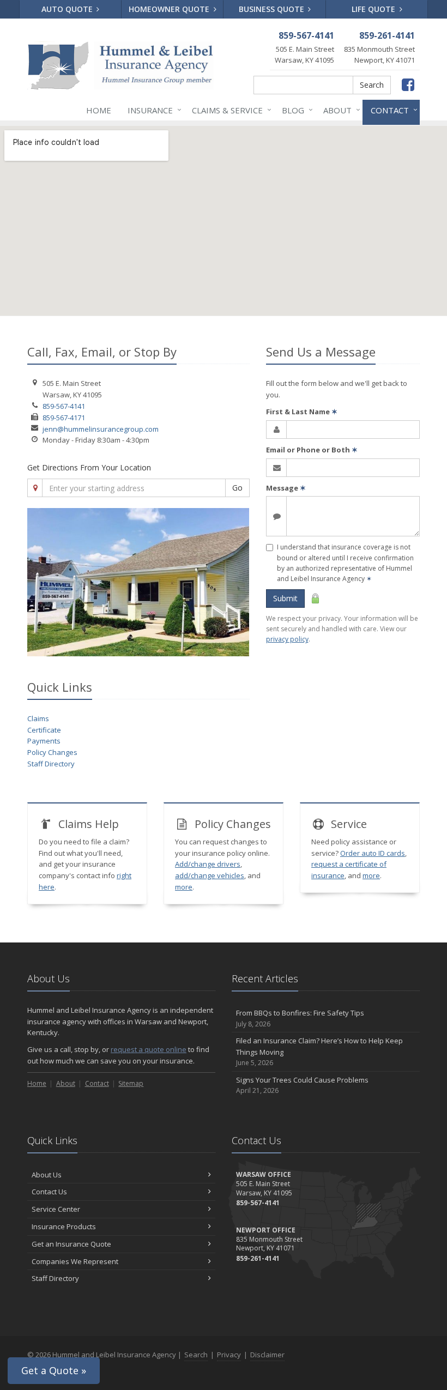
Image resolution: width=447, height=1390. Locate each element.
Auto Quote (68, 9)
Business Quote (272, 9)
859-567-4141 (64, 406)
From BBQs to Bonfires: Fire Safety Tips (300, 1018)
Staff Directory (51, 764)
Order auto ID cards (372, 853)
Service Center (56, 1209)
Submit (285, 598)
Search (372, 85)
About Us (47, 1175)
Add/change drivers (207, 864)
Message (286, 488)
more (183, 887)
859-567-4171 (64, 417)
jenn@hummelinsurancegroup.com (101, 429)
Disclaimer (267, 1354)
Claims (38, 718)
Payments (44, 741)
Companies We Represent (75, 1261)
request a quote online (148, 1049)
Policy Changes (52, 752)
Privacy (229, 1354)
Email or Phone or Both (312, 450)
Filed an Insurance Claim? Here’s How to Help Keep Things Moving (319, 1052)
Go (237, 487)
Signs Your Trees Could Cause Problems (302, 1085)
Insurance (152, 110)
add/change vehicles (209, 875)
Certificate (44, 730)
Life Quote (374, 9)
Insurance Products (64, 1226)
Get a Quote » (53, 1370)
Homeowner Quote (170, 9)
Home (98, 110)
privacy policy (287, 639)
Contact (391, 110)
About (339, 110)
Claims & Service (229, 110)
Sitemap (130, 1083)
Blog (294, 110)
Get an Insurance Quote (71, 1244)
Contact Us (49, 1191)
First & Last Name (301, 411)
